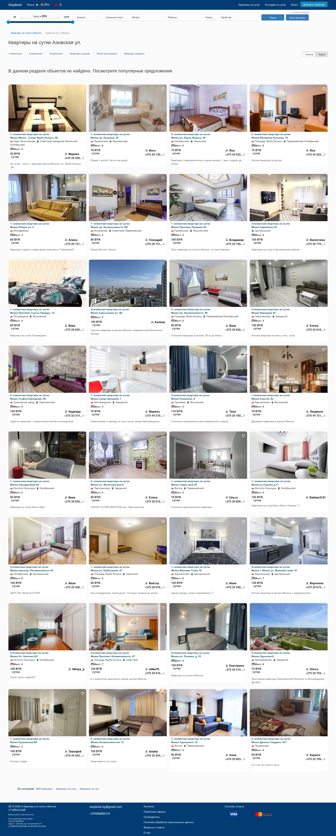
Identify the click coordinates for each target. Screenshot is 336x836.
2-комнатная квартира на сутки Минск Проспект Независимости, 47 (113, 654)
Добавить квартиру (314, 4)
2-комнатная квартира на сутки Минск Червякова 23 (270, 225)
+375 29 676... (153, 587)
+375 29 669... (234, 501)
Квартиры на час (89, 788)
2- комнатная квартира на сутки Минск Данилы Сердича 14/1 (270, 740)
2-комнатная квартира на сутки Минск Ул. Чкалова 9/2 (29, 654)
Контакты (149, 806)
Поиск (273, 17)
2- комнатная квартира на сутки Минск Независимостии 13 (110, 740)
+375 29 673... (314, 587)
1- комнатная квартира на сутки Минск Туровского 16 (190, 740)
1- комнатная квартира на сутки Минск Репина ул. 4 (29, 225)
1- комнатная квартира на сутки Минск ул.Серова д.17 (270, 482)
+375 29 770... (314, 244)
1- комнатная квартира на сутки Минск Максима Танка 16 (190, 568)
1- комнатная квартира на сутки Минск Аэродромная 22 (29, 482)
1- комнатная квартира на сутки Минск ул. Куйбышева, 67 (110, 568)
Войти (294, 4)
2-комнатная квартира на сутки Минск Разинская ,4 (190, 396)
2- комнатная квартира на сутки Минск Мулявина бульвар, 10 (270, 135)
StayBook (15, 4)
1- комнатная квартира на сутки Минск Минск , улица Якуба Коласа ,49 (34, 135)
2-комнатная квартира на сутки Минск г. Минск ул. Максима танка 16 (274, 568)
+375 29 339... (73, 158)
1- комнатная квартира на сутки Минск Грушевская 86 (29, 740)
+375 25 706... (314, 759)
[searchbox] (88, 17)
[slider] (8, 22)
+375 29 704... (314, 673)
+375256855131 (100, 813)
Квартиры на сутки (249, 4)
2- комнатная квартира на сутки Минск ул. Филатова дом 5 (110, 482)
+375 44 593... (73, 755)
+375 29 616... (153, 673)
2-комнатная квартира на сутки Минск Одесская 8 (270, 654)
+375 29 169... (234, 415)
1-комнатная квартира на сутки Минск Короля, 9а (270, 396)
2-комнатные (35, 53)
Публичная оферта (155, 811)
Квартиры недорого (134, 53)
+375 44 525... (234, 154)
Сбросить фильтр (301, 12)
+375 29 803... (234, 759)
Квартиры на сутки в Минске (40, 806)
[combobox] (88, 17)
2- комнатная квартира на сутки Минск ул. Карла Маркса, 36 (190, 135)
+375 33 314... (73, 415)
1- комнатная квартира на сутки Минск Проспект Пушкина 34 (190, 225)
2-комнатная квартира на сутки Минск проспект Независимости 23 (31, 568)
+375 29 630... (73, 330)
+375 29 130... (153, 154)
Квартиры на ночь (66, 788)
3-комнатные (56, 53)
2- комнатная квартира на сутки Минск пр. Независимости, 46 (190, 310)
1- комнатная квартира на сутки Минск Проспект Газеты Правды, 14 (32, 310)
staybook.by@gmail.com (106, 806)
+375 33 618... (314, 330)
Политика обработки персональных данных (169, 822)
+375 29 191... (73, 244)
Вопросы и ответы (154, 827)
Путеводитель (152, 817)
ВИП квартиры (44, 788)
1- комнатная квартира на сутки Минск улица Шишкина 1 (110, 396)
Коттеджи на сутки (275, 4)
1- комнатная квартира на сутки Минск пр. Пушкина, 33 (110, 135)
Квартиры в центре (80, 53)
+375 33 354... (153, 755)
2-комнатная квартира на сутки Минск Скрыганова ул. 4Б (110, 310)
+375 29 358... (73, 587)
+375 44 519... (153, 415)
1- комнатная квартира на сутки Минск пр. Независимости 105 (110, 225)
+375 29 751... (153, 244)
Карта (322, 54)
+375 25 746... (234, 244)
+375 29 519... (153, 501)
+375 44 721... (314, 415)
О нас (147, 832)
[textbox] (114, 17)
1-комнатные (15, 53)
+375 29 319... (234, 670)
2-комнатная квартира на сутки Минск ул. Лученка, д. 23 (190, 654)
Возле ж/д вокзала (107, 53)
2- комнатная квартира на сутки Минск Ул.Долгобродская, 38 (29, 396)
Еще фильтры (297, 17)
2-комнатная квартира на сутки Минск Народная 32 (270, 310)
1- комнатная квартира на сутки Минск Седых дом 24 (190, 482)
